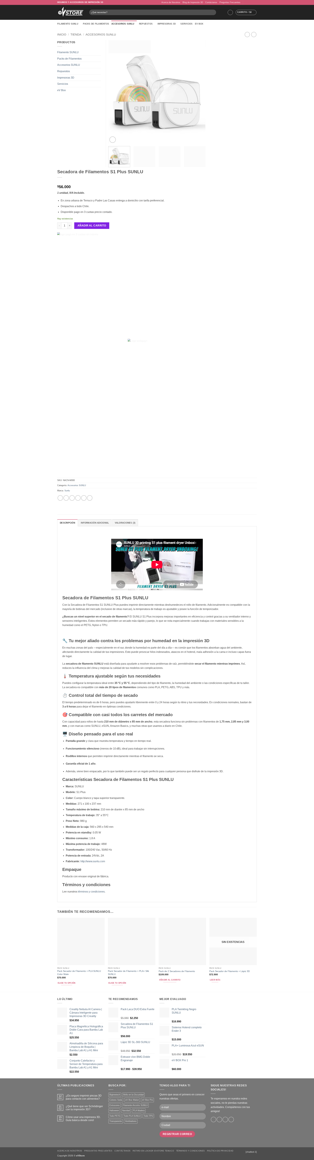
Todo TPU (148, 1116)
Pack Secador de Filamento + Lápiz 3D (229, 971)
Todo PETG (115, 1116)
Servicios (186, 24)
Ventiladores (131, 1121)
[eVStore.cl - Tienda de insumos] (70, 12)
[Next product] (247, 34)
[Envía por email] (72, 498)
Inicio (61, 34)
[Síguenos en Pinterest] (255, 2)
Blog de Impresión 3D (193, 2)
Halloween (114, 1110)
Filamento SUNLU (67, 24)
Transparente (115, 1121)
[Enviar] (213, 12)
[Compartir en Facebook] (60, 498)
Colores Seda (115, 1100)
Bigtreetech (114, 1094)
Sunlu (67, 490)
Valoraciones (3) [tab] (125, 523)
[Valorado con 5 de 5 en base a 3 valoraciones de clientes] (157, 181)
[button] (230, 12)
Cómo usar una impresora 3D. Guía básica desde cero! (83, 1119)
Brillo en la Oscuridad (133, 1094)
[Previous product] (253, 34)
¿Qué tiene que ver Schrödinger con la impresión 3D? (84, 1108)
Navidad (126, 1110)
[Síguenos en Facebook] (246, 2)
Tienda (75, 34)
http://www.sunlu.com (92, 861)
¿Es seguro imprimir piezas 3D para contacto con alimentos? (84, 1097)
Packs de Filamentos (96, 24)
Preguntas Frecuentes (229, 2)
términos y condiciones (91, 891)
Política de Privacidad (220, 1151)
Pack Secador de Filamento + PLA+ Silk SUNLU (128, 972)
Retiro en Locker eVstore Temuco (153, 1151)
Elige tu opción (67, 983)
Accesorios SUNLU (122, 24)
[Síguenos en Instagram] (249, 2)
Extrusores (114, 1105)
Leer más (215, 980)
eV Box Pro (147, 1100)
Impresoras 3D (166, 24)
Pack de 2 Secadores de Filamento (177, 971)
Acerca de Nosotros (170, 2)
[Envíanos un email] (252, 2)
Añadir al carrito (92, 225)
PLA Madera (139, 1110)
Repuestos (146, 24)
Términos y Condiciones (190, 1151)
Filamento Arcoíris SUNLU (135, 1105)
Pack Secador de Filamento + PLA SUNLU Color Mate (79, 972)
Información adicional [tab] (95, 523)
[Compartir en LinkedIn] (84, 498)
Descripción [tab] (67, 523)
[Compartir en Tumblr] (89, 498)
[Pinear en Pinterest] (78, 498)
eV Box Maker (132, 1100)
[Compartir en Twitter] (66, 498)
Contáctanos (211, 2)
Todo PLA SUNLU (132, 1116)
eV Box (199, 24)
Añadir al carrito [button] (170, 980)
